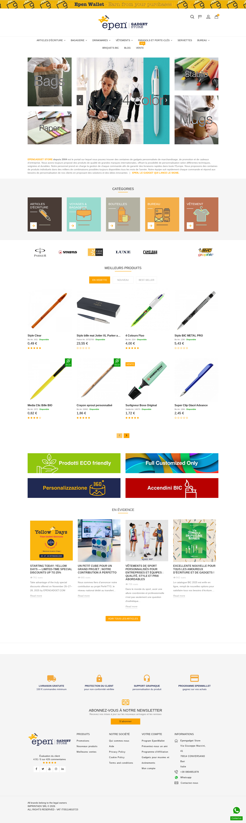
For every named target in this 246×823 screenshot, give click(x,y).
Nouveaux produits (87, 746)
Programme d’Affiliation (155, 752)
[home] (123, 22)
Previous (80, 100)
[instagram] (56, 769)
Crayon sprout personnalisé (94, 405)
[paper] (50, 127)
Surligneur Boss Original (141, 405)
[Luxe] (123, 252)
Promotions (83, 741)
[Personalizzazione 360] (74, 488)
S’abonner (125, 721)
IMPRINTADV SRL (37, 806)
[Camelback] (150, 252)
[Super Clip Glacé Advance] (197, 380)
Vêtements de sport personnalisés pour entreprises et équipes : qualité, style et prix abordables (144, 572)
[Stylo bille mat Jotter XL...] (99, 310)
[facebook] (36, 769)
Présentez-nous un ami (155, 746)
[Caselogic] (95, 252)
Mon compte (148, 768)
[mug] (197, 119)
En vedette (99, 280)
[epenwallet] (123, 4)
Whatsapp (185, 777)
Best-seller (146, 280)
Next (166, 100)
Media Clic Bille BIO (40, 405)
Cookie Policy (117, 757)
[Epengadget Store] (50, 739)
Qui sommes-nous (119, 741)
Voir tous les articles (123, 618)
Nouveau (123, 280)
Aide (111, 746)
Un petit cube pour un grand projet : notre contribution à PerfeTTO (97, 569)
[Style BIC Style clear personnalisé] (50, 310)
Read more (36, 595)
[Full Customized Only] (172, 463)
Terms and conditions (121, 763)
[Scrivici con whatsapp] (236, 810)
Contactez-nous (189, 783)
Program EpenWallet (153, 741)
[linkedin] (63, 769)
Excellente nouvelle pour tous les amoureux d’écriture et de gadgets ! (194, 569)
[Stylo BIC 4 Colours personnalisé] (148, 310)
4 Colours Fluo (135, 335)
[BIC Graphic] (205, 252)
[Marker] (123, 101)
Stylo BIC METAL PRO (189, 335)
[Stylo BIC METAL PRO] (197, 310)
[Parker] (40, 252)
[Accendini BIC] (172, 488)
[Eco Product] (74, 463)
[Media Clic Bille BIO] (50, 380)
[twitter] (43, 769)
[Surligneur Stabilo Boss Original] (148, 380)
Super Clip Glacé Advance (191, 405)
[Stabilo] (197, 74)
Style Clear (34, 335)
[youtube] (50, 769)
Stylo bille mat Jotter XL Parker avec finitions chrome (110, 335)
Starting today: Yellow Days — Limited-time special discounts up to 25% (51, 569)
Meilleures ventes (87, 752)
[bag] (50, 82)
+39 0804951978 (189, 772)
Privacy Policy (117, 752)
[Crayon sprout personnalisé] (99, 380)
